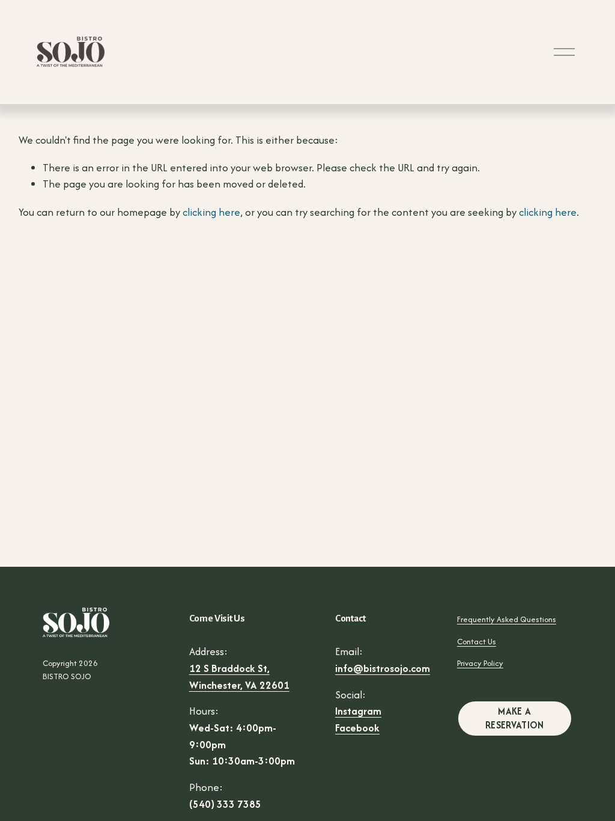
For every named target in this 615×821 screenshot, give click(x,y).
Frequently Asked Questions (506, 619)
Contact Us (476, 641)
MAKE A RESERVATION (514, 718)
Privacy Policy (480, 663)
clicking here (211, 212)
